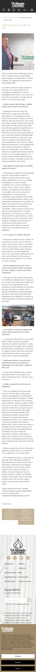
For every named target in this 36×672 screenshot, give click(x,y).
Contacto (21, 568)
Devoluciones (23, 577)
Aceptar (18, 668)
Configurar (18, 656)
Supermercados (11, 572)
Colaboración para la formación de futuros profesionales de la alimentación (26, 515)
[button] (26, 10)
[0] (18, 10)
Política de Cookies (6, 649)
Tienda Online (10, 581)
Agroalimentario (11, 577)
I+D (6, 568)
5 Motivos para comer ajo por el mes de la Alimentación (10, 514)
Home (5, 17)
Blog (16, 17)
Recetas (11, 17)
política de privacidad (23, 604)
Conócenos (9, 564)
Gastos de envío (24, 581)
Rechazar (18, 662)
